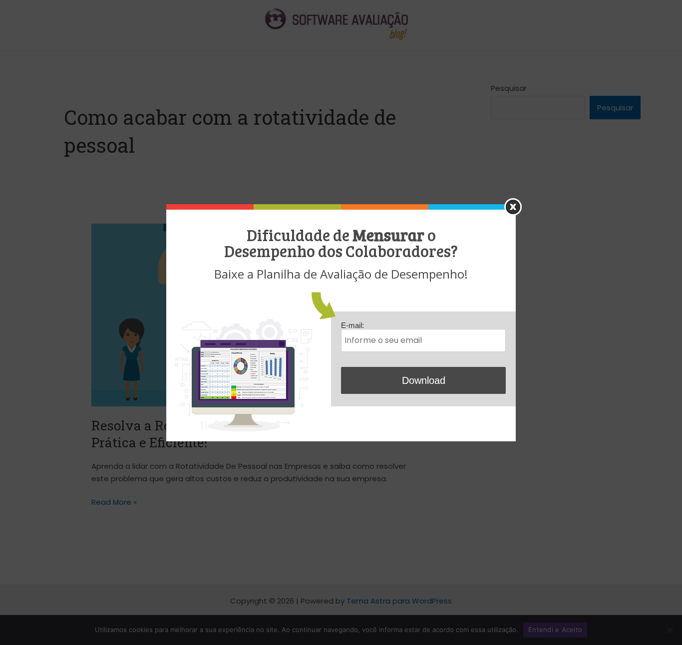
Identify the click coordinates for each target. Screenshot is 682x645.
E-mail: (352, 325)
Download (423, 380)
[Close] (513, 207)
